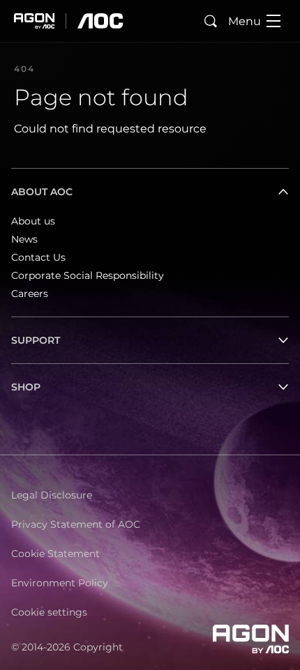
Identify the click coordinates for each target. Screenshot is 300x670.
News (24, 239)
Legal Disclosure (51, 495)
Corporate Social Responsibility (87, 275)
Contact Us (38, 257)
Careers (29, 293)
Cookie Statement (55, 553)
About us (33, 221)
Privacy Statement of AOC (75, 524)
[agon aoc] (68, 21)
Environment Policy (59, 583)
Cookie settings (49, 612)
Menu (244, 21)
